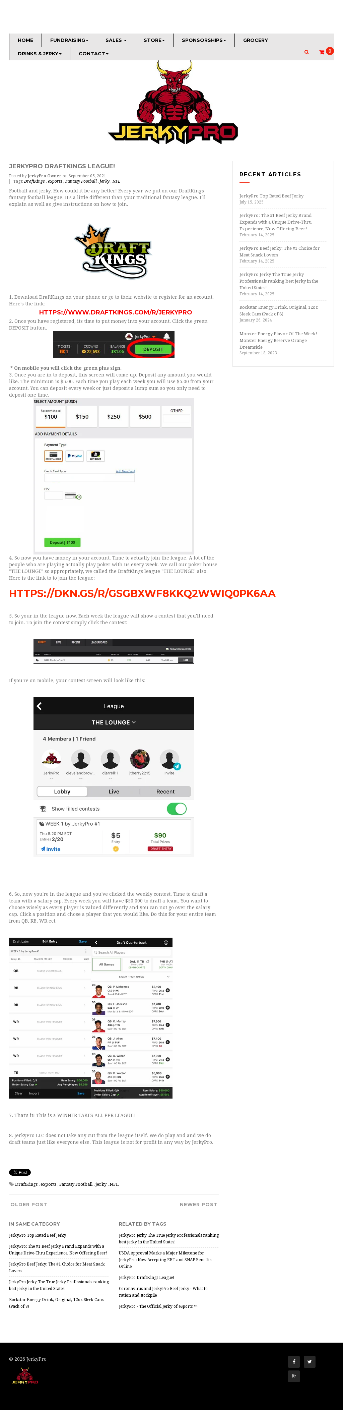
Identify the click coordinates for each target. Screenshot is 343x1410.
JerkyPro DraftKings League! (147, 1277)
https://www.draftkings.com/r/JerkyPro (115, 312)
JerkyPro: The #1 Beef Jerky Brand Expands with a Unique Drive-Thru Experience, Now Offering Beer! (275, 222)
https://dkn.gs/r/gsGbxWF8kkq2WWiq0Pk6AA (142, 593)
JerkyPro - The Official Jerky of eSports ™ (158, 1306)
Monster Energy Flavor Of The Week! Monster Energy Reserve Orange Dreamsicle (278, 340)
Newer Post (199, 1204)
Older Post (29, 1204)
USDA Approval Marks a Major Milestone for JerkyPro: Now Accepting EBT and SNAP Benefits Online (165, 1260)
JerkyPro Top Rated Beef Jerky (37, 1235)
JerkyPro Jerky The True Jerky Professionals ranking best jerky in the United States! (278, 281)
